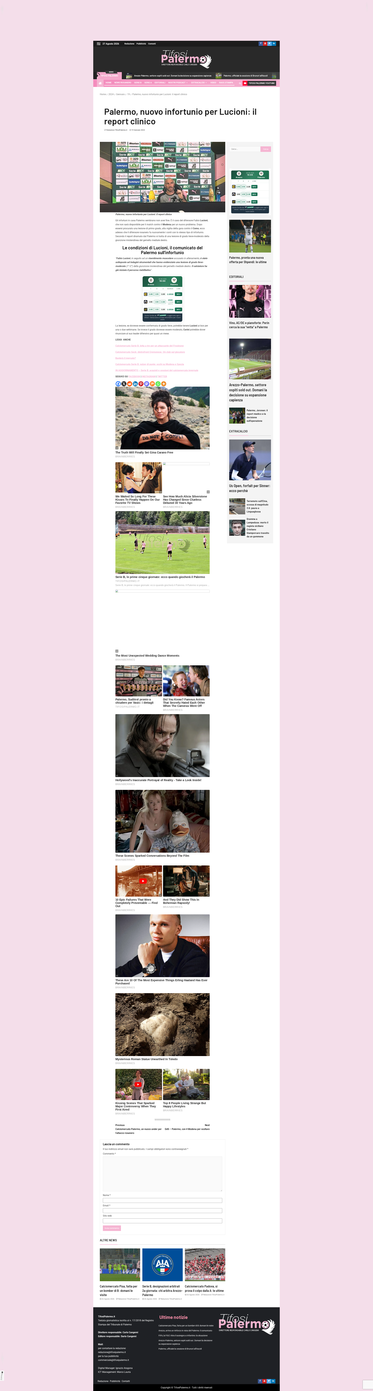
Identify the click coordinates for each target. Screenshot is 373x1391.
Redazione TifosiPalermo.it (117, 130)
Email (106, 1205)
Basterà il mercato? (125, 358)
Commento (109, 1153)
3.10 (157, 294)
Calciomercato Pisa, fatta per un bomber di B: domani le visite (231, 75)
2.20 (163, 294)
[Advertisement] (186, 20)
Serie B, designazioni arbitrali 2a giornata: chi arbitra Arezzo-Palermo (162, 1290)
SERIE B (137, 82)
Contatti (152, 44)
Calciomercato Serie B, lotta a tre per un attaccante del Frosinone (149, 345)
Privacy (1, 1376)
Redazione (129, 44)
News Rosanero (122, 82)
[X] (123, 383)
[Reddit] (129, 383)
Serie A (148, 82)
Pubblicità (141, 44)
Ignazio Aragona (124, 1368)
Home (108, 82)
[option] (250, 244)
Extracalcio (198, 82)
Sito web (107, 1215)
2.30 (163, 302)
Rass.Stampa (226, 82)
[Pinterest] (141, 383)
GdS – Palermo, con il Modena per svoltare (187, 1127)
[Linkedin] (135, 383)
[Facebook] (118, 383)
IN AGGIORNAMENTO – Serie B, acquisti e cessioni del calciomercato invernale (156, 370)
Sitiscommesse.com (249, 207)
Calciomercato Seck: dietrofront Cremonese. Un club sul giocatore (150, 352)
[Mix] (152, 383)
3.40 (151, 294)
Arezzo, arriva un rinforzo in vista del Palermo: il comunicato (185, 1330)
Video (213, 82)
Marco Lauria (124, 1372)
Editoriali (160, 82)
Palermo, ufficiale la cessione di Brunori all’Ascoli (168, 75)
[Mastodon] (146, 383)
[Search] (240, 83)
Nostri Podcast (176, 82)
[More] (163, 383)
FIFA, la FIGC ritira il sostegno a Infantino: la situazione (183, 1335)
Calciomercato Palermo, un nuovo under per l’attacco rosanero (138, 1129)
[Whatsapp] (158, 383)
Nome (107, 1195)
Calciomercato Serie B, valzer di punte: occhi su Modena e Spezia (149, 364)
